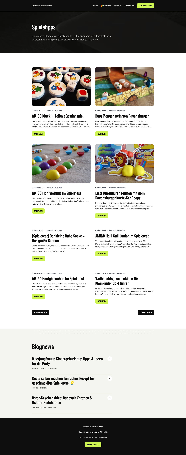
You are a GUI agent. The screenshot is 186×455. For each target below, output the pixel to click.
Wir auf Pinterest (146, 5)
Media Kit (103, 432)
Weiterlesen (39, 134)
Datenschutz (83, 432)
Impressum (94, 432)
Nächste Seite (146, 312)
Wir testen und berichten (42, 5)
